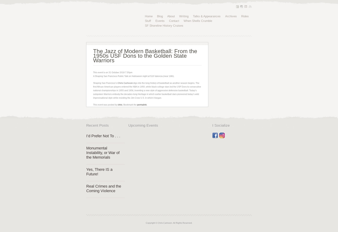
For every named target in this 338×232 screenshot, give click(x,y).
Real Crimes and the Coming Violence (103, 188)
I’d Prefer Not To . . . (103, 136)
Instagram (241, 6)
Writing (184, 16)
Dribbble (222, 134)
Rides (245, 16)
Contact (174, 21)
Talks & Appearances (207, 16)
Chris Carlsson (110, 21)
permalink (142, 105)
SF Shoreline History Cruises (164, 25)
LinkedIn (245, 6)
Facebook (237, 6)
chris (120, 105)
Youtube (250, 6)
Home (149, 16)
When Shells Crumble (198, 21)
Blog (160, 16)
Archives (231, 16)
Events (160, 21)
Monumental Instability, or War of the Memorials (103, 152)
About (171, 16)
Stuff (148, 21)
